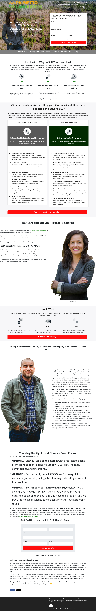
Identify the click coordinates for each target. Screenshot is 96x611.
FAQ (70, 52)
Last (70, 27)
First (52, 27)
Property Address (56, 30)
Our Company (75, 4)
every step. (55, 99)
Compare (56, 52)
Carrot (74, 609)
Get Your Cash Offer (64, 4)
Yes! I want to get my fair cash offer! (47, 212)
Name (53, 22)
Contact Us (83, 4)
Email (71, 36)
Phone (53, 36)
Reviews (64, 52)
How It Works (45, 52)
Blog (76, 52)
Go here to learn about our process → (29, 516)
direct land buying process (39, 230)
